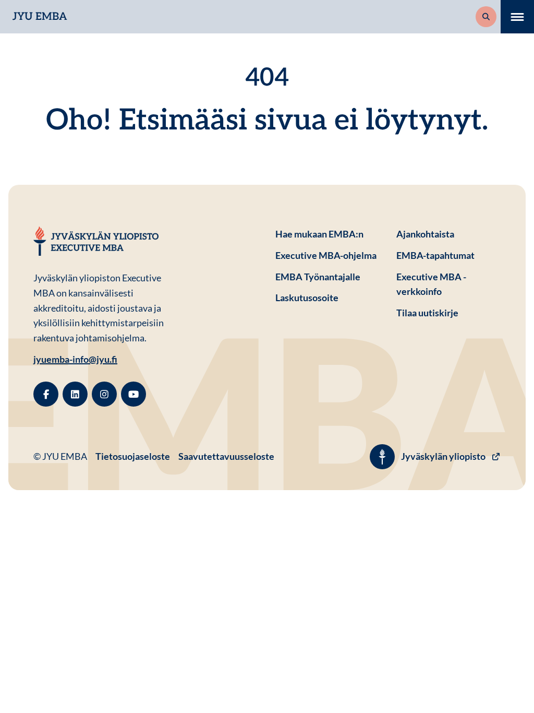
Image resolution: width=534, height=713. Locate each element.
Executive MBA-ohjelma (326, 255)
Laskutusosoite (327, 297)
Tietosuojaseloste (132, 456)
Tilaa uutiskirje (427, 312)
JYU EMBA (40, 16)
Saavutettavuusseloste (226, 456)
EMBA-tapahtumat (435, 255)
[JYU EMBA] (96, 241)
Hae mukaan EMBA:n (319, 234)
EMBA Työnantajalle (317, 276)
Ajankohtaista (425, 234)
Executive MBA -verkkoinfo (431, 284)
